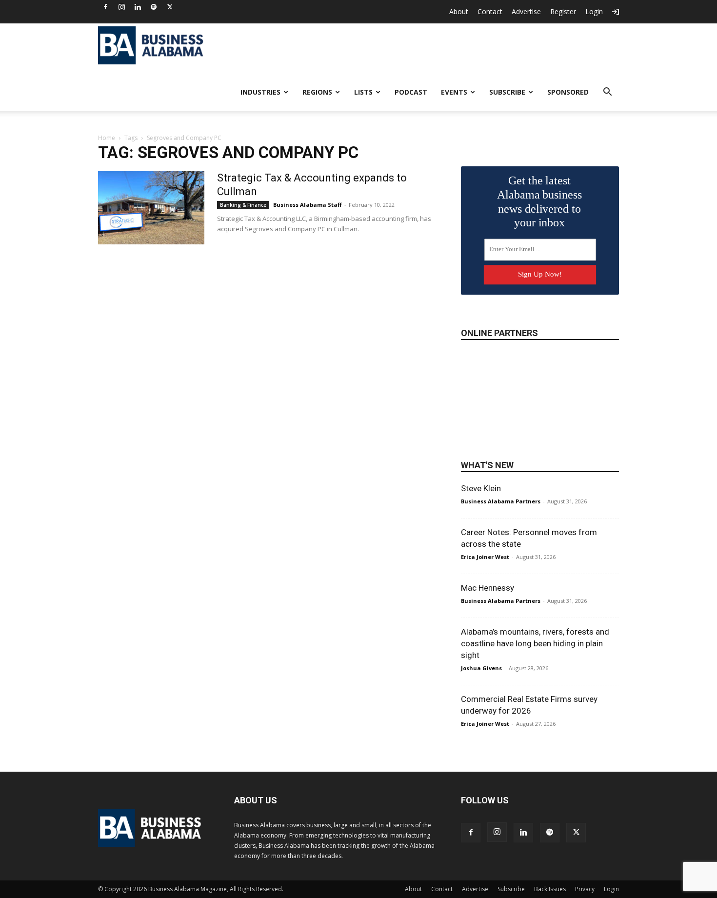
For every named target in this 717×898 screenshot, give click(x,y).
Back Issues (550, 889)
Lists (363, 92)
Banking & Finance (243, 204)
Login (594, 11)
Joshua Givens (481, 668)
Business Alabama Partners (500, 501)
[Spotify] (153, 7)
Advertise (526, 11)
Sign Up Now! (540, 274)
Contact (490, 11)
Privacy (585, 889)
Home (106, 138)
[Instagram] (121, 7)
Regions (317, 92)
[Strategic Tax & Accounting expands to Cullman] (151, 207)
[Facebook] (105, 7)
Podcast (411, 92)
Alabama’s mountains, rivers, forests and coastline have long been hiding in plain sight (535, 643)
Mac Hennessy (487, 588)
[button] (607, 93)
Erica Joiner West (485, 556)
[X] (169, 7)
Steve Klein (481, 488)
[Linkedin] (137, 7)
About (458, 11)
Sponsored (568, 92)
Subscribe (507, 92)
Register (563, 11)
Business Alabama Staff (307, 204)
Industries (260, 92)
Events (454, 92)
